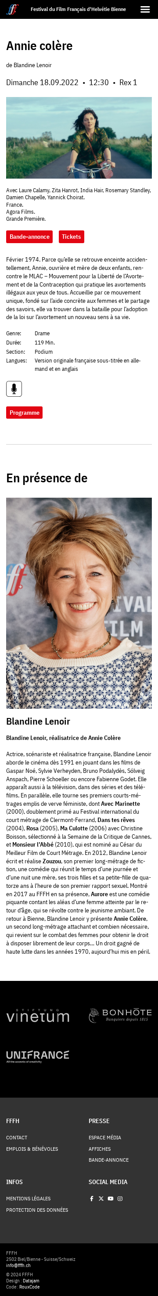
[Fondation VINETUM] (37, 1015)
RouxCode (29, 1287)
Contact (16, 1137)
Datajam (31, 1281)
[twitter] (101, 1198)
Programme (25, 412)
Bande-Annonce (109, 1160)
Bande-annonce (30, 236)
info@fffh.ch (18, 1265)
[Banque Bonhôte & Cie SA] (120, 1015)
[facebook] (92, 1198)
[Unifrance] (37, 1057)
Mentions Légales (28, 1198)
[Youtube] (111, 1198)
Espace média (105, 1137)
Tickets (71, 236)
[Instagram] (120, 1198)
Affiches (100, 1149)
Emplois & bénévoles (32, 1149)
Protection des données (37, 1210)
